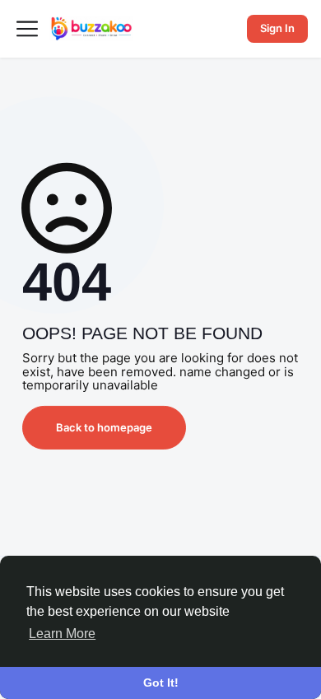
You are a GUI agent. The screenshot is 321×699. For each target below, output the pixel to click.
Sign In (277, 28)
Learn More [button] (62, 634)
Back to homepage (104, 427)
